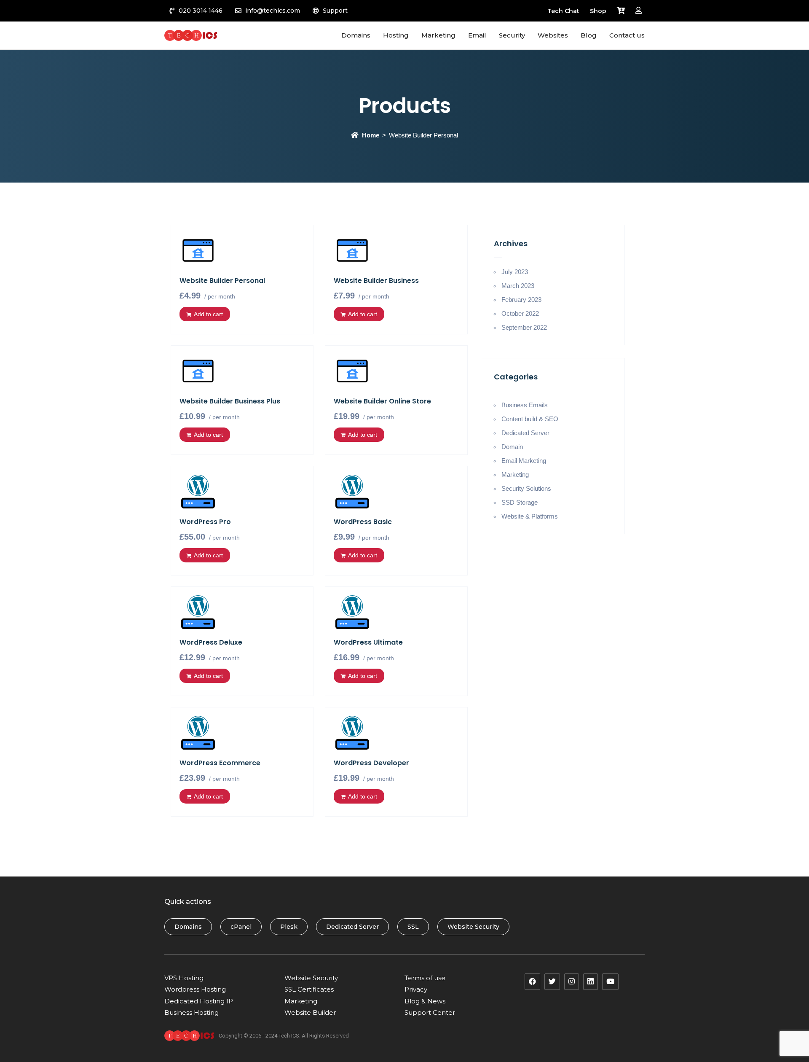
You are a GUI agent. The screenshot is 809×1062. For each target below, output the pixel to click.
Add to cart (208, 314)
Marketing (515, 474)
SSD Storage (519, 502)
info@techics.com (272, 10)
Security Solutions (526, 488)
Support (335, 10)
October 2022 (520, 313)
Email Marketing (523, 460)
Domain (512, 446)
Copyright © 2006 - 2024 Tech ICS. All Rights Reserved (284, 1035)
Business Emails (524, 405)
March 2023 (517, 285)
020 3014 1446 (200, 10)
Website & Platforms (529, 516)
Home (370, 135)
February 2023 (521, 299)
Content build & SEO (529, 418)
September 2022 (524, 327)
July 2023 (514, 271)
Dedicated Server (525, 432)
